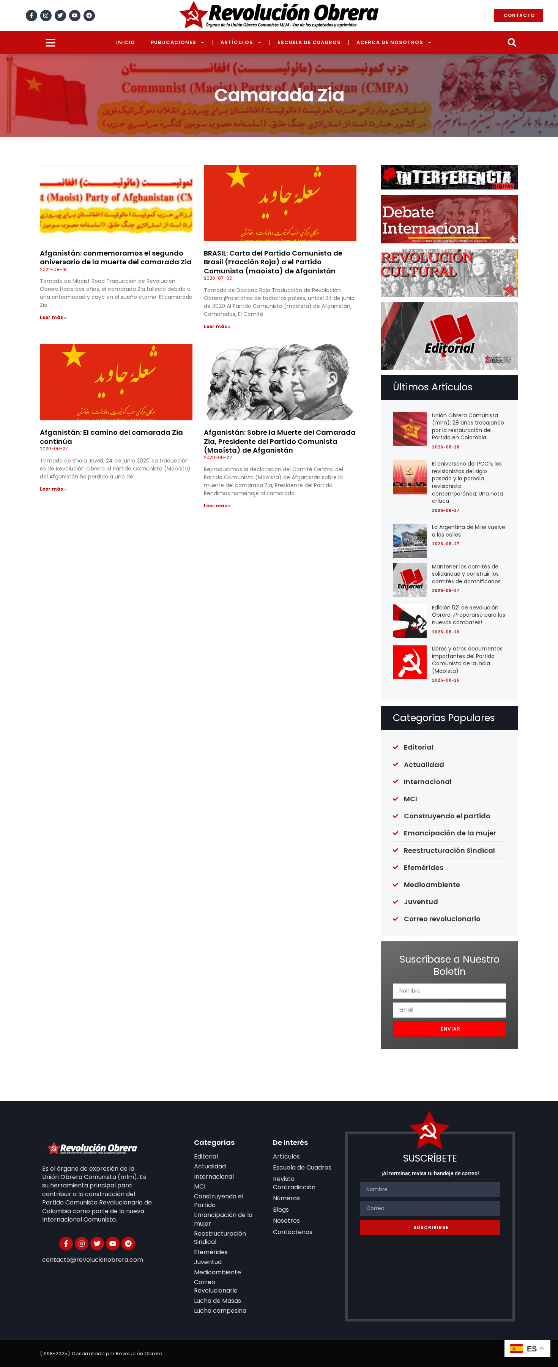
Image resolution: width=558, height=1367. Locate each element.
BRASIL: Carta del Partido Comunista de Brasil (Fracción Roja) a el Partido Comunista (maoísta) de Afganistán (273, 262)
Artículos (237, 42)
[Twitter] (60, 15)
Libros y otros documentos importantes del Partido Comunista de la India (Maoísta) (467, 660)
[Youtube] (74, 15)
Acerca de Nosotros (389, 42)
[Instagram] (46, 15)
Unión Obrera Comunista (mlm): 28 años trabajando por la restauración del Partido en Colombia (468, 427)
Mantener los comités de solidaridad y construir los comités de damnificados (466, 574)
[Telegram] (89, 15)
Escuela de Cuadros (309, 42)
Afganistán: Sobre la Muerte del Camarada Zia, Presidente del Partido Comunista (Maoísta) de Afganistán (280, 441)
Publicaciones (173, 42)
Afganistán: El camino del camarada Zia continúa (111, 437)
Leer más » (53, 317)
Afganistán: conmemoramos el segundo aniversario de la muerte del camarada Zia (116, 257)
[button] (512, 42)
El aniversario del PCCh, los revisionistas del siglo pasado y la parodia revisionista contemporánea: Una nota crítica (467, 482)
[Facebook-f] (31, 15)
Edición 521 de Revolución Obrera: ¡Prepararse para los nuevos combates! (468, 615)
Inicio (125, 42)
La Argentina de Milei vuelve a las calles (468, 530)
